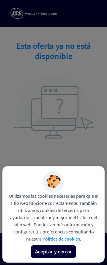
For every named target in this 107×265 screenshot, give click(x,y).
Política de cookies (61, 239)
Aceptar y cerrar (53, 251)
